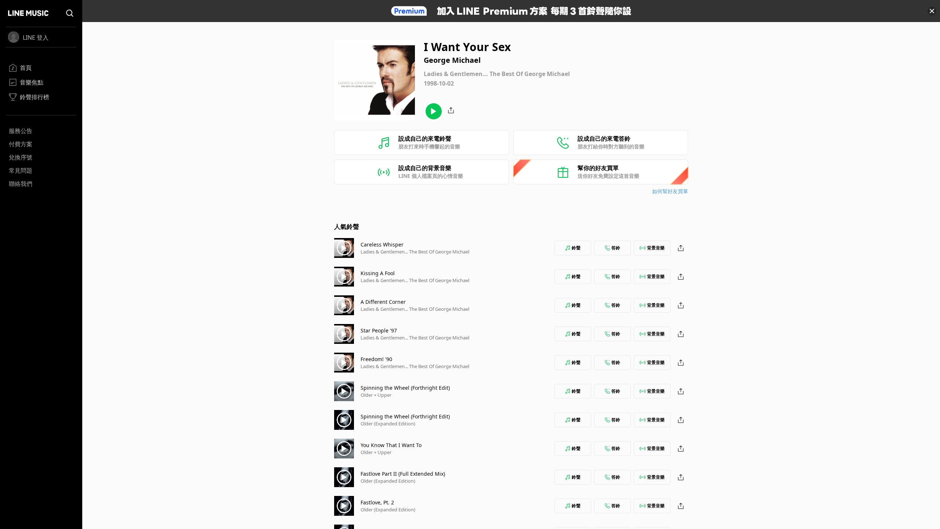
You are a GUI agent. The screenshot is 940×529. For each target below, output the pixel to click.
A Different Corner (383, 301)
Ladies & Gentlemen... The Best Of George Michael (415, 251)
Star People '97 (379, 330)
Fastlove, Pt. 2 (377, 502)
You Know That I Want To (391, 445)
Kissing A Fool (378, 273)
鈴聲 (576, 248)
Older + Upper (376, 395)
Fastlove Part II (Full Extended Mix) (403, 473)
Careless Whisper (382, 244)
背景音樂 (656, 248)
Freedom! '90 (376, 359)
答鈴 (615, 248)
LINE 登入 (35, 37)
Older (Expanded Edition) (388, 423)
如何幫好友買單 (670, 191)
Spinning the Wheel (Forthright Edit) (405, 387)
